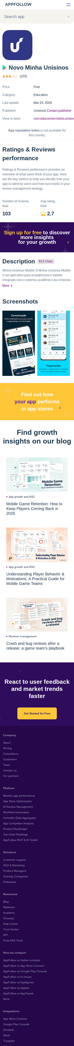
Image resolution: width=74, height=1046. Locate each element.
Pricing (7, 748)
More (5, 285)
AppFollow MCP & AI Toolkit (20, 840)
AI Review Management (18, 806)
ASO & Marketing (14, 865)
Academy (9, 912)
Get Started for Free (37, 713)
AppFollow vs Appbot (16, 987)
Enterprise (9, 881)
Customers (10, 759)
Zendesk (8, 1029)
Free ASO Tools (13, 940)
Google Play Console (16, 1024)
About (6, 742)
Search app (14, 16)
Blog (6, 901)
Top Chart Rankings (15, 834)
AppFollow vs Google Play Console (25, 971)
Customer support (14, 859)
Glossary (8, 918)
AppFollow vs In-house (17, 976)
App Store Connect (15, 1018)
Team (6, 764)
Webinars (9, 907)
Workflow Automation (16, 812)
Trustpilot (9, 1040)
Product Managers (14, 870)
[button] (18, 343)
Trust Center (11, 929)
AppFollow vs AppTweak (18, 993)
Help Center (10, 923)
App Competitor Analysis (18, 823)
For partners (11, 775)
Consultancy (11, 753)
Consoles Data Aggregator (19, 817)
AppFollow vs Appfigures (18, 982)
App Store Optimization (17, 801)
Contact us (10, 770)
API (5, 934)
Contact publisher (59, 110)
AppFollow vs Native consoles (21, 960)
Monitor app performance (19, 795)
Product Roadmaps (15, 828)
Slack (6, 1035)
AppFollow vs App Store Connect (23, 965)
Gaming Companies (15, 876)
